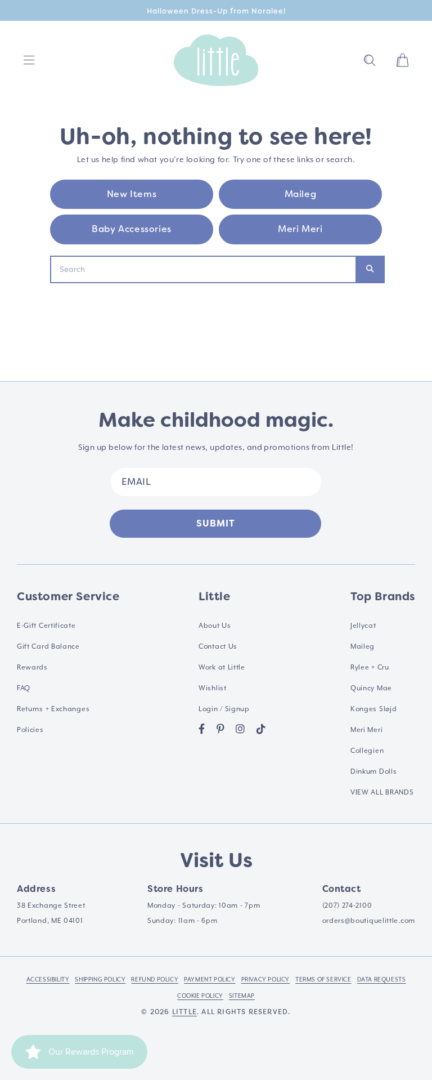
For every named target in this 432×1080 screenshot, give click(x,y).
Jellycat (363, 626)
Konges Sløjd (373, 709)
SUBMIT (215, 523)
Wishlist (213, 688)
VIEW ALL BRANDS (382, 792)
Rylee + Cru (369, 667)
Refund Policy (154, 979)
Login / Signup (224, 709)
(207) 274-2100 (347, 905)
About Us (215, 626)
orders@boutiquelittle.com (369, 921)
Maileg (301, 194)
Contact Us (218, 646)
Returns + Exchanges (53, 709)
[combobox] (203, 269)
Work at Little (222, 667)
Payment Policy (209, 979)
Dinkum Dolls (373, 771)
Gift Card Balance (48, 646)
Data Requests (381, 979)
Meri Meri (300, 229)
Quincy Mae (371, 688)
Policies (30, 730)
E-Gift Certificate (46, 626)
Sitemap (242, 995)
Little (184, 1011)
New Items (131, 194)
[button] (369, 60)
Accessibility (48, 979)
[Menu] (29, 60)
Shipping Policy (100, 979)
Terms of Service (323, 979)
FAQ (23, 688)
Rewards (32, 667)
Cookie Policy (200, 995)
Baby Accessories (132, 229)
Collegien (367, 751)
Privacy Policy (265, 979)
